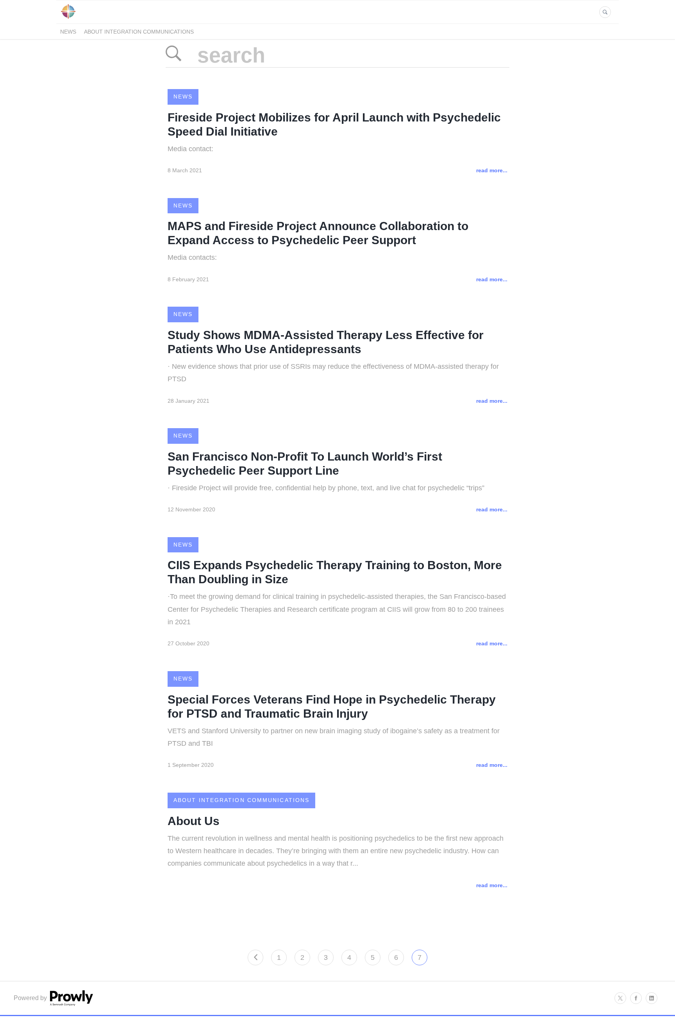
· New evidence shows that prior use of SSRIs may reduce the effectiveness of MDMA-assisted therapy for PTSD (333, 373)
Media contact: (190, 149)
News (68, 32)
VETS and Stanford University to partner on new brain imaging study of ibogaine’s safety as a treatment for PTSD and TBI (334, 737)
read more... (491, 170)
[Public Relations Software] (70, 1003)
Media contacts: (192, 257)
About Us (194, 821)
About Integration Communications (139, 32)
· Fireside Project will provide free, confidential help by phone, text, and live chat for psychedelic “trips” (326, 488)
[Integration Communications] (68, 19)
